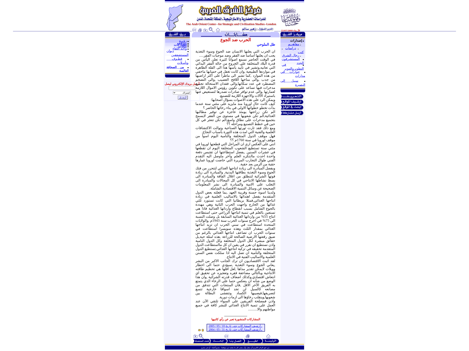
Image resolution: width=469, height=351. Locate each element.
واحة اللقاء (180, 48)
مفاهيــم (293, 44)
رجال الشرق (290, 55)
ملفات (182, 46)
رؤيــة (183, 41)
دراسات (290, 48)
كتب (301, 52)
